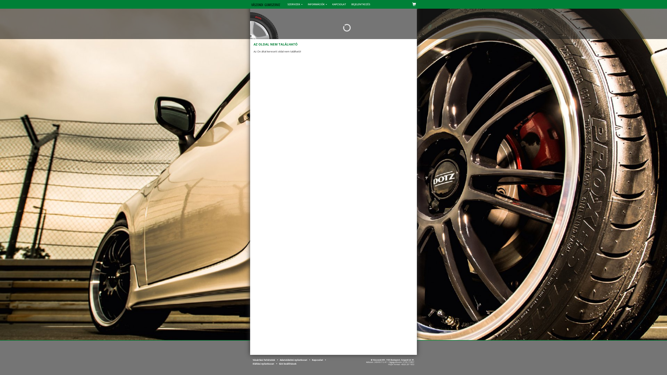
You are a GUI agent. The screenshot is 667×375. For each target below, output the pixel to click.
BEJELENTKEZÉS (360, 4)
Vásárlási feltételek (264, 360)
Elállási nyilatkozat (263, 363)
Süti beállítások (288, 363)
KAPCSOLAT (339, 4)
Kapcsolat (318, 360)
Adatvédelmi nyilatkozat (294, 360)
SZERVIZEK (294, 4)
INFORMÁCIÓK (316, 4)
